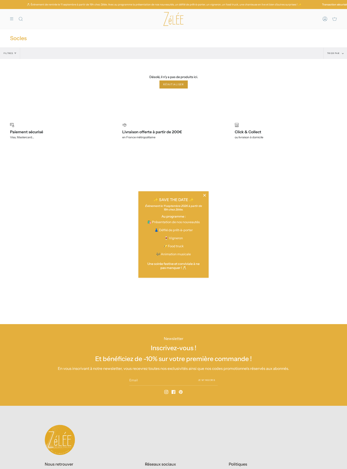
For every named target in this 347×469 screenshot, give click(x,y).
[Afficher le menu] (13, 19)
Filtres (8, 53)
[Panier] (334, 19)
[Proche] (205, 195)
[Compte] (325, 19)
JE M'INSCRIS (206, 379)
